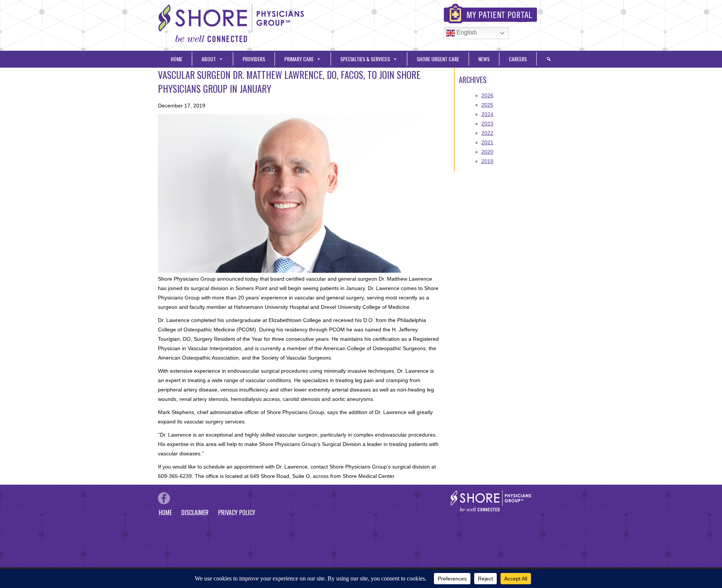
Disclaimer (195, 512)
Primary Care (299, 59)
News (484, 59)
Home (176, 59)
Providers (254, 59)
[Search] (549, 59)
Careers (518, 59)
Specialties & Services (365, 59)
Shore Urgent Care (438, 59)
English (466, 32)
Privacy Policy (236, 512)
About (209, 59)
